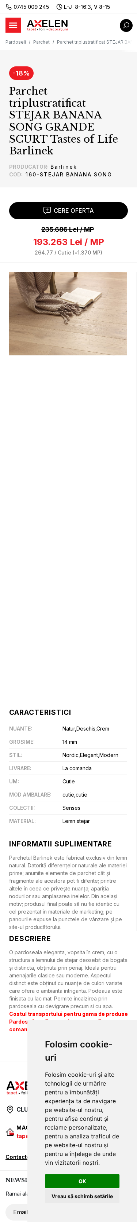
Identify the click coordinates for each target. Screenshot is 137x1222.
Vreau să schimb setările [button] (82, 1196)
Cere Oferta (74, 210)
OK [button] (82, 1181)
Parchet (41, 42)
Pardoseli (15, 42)
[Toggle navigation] (13, 25)
